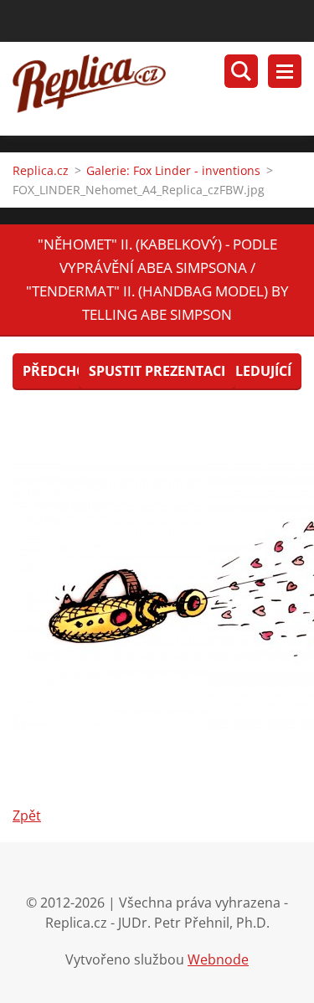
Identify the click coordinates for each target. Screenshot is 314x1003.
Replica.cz (41, 170)
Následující (249, 371)
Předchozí (61, 371)
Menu (284, 71)
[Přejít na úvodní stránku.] (163, 89)
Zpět (27, 815)
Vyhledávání (241, 71)
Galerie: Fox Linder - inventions (173, 170)
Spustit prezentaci (157, 371)
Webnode (218, 959)
